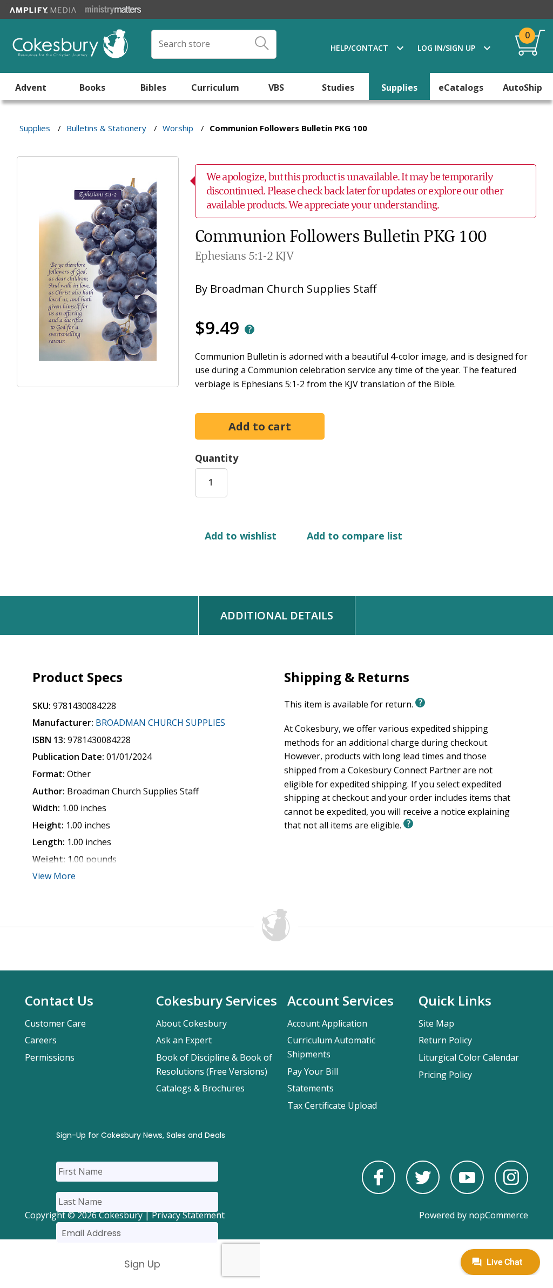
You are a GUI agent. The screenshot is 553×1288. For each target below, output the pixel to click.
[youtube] (467, 1191)
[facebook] (378, 1191)
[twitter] (423, 1191)
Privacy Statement (188, 1215)
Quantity (216, 457)
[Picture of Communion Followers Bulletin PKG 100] (97, 379)
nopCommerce (498, 1215)
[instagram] (511, 1191)
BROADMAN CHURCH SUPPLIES (160, 723)
